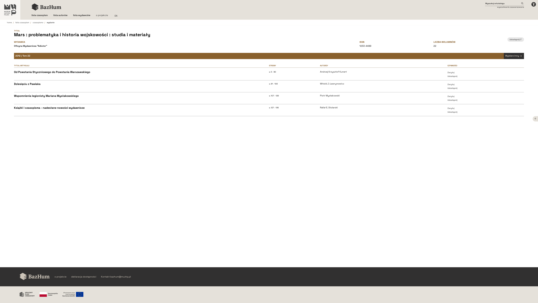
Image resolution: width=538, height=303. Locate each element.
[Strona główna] (46, 7)
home (9, 22)
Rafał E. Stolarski (329, 107)
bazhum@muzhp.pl (120, 277)
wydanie (51, 22)
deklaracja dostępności (83, 277)
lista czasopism (22, 22)
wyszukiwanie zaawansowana (510, 7)
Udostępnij (452, 76)
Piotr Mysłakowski (330, 95)
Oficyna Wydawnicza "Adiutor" (30, 45)
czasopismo (38, 22)
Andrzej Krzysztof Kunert (333, 72)
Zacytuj (450, 72)
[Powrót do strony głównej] (35, 277)
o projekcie (102, 15)
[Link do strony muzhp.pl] (10, 10)
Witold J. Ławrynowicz (332, 83)
